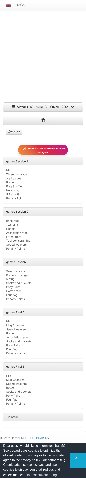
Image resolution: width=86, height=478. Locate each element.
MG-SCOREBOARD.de (35, 438)
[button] (8, 5)
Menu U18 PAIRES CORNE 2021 (43, 107)
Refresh (15, 131)
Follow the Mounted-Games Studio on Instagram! (46, 150)
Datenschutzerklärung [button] (41, 475)
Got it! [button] (77, 461)
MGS (21, 5)
